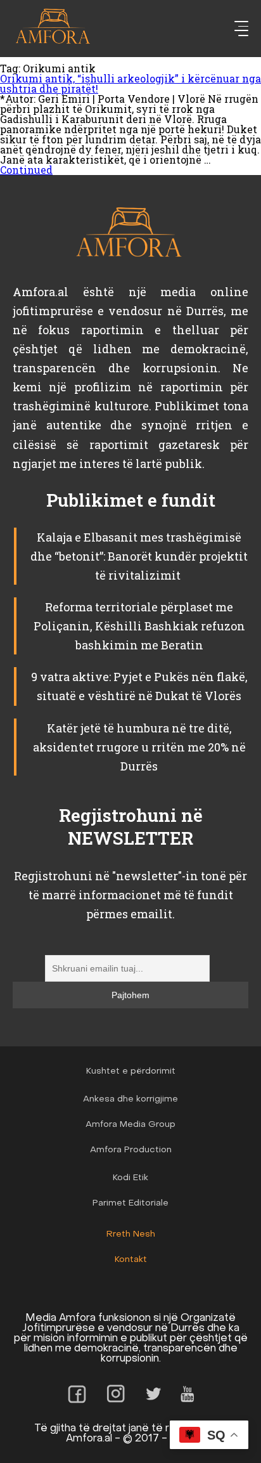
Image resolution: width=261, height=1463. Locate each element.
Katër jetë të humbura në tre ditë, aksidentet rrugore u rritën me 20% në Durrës (139, 747)
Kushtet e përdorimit (130, 1071)
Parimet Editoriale (130, 1203)
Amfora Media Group (130, 1125)
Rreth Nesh (130, 1234)
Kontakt (131, 1260)
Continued (26, 169)
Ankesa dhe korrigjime (130, 1099)
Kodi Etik (130, 1178)
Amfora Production (131, 1150)
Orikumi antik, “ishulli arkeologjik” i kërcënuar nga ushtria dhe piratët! (130, 83)
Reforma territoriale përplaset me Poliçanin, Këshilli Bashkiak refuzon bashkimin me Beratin (139, 626)
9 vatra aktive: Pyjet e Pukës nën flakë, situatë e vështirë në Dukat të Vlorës (139, 686)
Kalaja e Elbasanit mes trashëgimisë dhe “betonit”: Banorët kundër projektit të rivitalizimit (139, 556)
